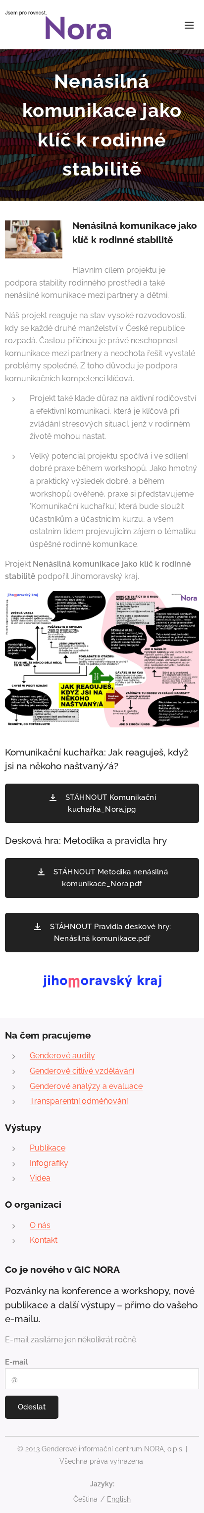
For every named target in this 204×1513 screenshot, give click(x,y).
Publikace (47, 1148)
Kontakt (43, 1240)
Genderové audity (62, 1055)
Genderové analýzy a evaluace (86, 1086)
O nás (40, 1225)
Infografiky (49, 1163)
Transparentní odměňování (79, 1101)
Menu (189, 25)
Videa (40, 1178)
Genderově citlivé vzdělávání (82, 1071)
